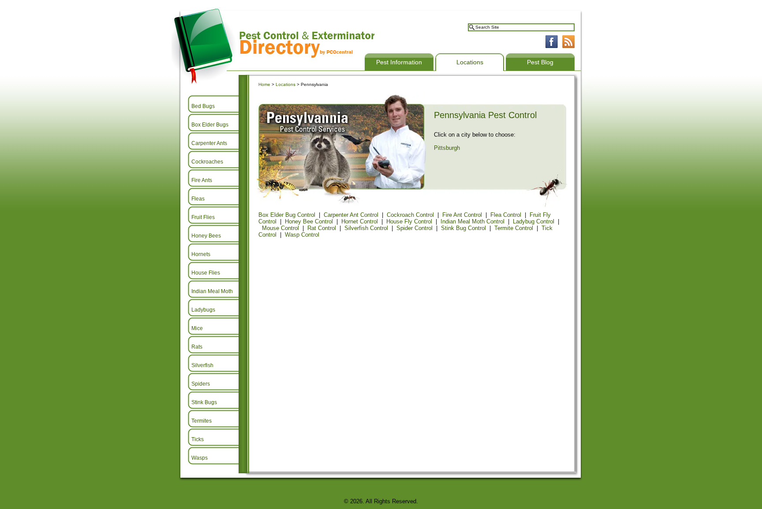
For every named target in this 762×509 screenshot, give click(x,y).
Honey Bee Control (309, 221)
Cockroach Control (410, 215)
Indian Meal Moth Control (472, 221)
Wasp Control (302, 234)
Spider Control (414, 228)
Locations (469, 62)
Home (264, 84)
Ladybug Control (533, 221)
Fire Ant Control (462, 215)
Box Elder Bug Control (286, 215)
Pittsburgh (447, 148)
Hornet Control (359, 221)
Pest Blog (540, 62)
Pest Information (399, 62)
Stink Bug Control (463, 228)
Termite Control (513, 228)
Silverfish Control (366, 228)
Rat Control (321, 228)
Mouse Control (280, 228)
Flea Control (505, 215)
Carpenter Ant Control (351, 215)
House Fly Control (409, 221)
